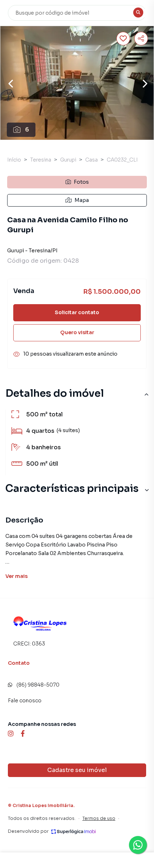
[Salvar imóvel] (123, 38)
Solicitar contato (77, 312)
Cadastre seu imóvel (77, 770)
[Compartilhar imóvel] (141, 38)
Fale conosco (25, 700)
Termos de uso (98, 818)
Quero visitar (77, 332)
